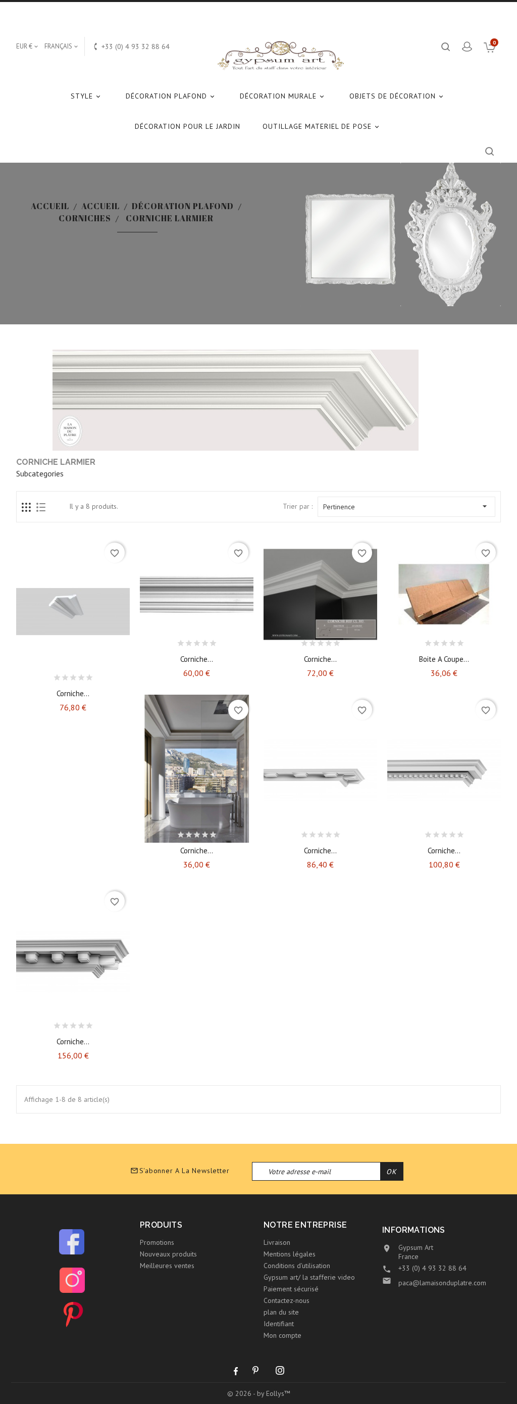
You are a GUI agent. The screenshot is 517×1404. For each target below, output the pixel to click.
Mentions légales (290, 1253)
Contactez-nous (286, 1300)
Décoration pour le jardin (187, 126)
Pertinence (406, 506)
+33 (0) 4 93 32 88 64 (432, 1268)
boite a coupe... (444, 659)
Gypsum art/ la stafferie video (309, 1277)
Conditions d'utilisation (297, 1265)
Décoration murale (283, 96)
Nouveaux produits (168, 1253)
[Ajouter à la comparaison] (82, 675)
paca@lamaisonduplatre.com (442, 1282)
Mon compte (282, 1335)
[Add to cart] (46, 675)
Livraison (277, 1242)
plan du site (281, 1312)
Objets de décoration (397, 96)
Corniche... (73, 693)
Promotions (157, 1242)
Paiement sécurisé (291, 1288)
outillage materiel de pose (322, 126)
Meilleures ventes (167, 1265)
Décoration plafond (171, 96)
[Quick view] (99, 675)
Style (86, 96)
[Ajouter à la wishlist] (64, 675)
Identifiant (279, 1323)
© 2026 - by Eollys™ (258, 1393)
